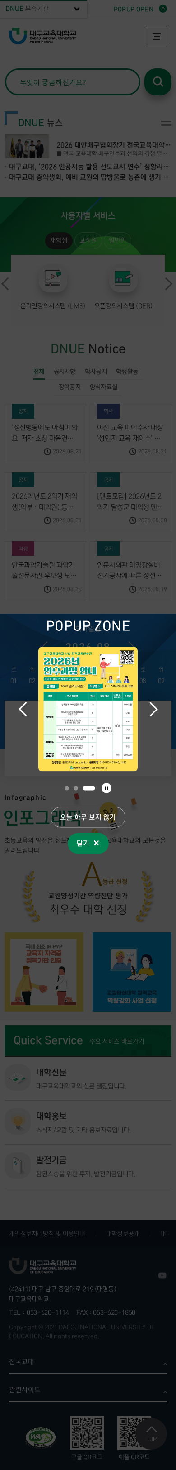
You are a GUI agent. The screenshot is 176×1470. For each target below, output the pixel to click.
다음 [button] (150, 709)
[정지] (106, 788)
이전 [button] (26, 709)
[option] (88, 709)
